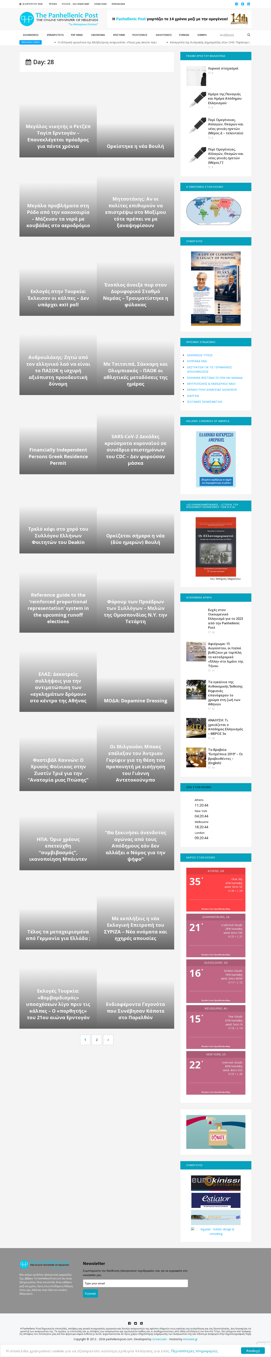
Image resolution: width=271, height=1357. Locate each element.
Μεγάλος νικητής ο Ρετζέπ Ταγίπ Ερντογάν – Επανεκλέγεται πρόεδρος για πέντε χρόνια (58, 136)
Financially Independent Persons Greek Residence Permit (58, 456)
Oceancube (159, 1339)
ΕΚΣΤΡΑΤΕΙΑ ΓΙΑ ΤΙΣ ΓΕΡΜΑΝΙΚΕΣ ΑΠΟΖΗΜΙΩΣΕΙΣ (209, 369)
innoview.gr (190, 1339)
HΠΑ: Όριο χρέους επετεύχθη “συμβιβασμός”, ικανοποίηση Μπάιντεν (58, 849)
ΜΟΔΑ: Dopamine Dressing (135, 700)
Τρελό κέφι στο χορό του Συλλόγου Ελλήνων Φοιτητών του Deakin (58, 535)
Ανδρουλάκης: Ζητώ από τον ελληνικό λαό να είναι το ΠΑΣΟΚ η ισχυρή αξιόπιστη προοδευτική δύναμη (58, 370)
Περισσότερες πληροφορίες (194, 1350)
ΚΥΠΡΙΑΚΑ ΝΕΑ (197, 361)
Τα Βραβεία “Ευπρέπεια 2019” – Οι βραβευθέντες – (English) (225, 756)
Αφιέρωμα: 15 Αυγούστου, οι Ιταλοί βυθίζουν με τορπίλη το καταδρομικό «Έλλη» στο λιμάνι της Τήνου (225, 655)
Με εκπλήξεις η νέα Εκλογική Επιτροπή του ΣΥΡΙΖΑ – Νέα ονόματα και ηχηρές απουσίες (135, 928)
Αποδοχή (253, 1350)
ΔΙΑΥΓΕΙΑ (193, 396)
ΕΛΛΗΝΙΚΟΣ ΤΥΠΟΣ (200, 355)
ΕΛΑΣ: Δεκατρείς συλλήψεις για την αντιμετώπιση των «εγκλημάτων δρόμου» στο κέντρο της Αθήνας (58, 687)
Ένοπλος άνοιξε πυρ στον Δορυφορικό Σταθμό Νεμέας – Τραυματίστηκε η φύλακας (135, 294)
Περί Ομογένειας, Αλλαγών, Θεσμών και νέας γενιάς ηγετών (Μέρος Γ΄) (225, 156)
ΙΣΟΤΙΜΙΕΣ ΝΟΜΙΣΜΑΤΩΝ (204, 402)
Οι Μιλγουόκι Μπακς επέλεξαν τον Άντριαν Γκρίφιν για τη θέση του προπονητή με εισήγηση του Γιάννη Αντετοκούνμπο (135, 763)
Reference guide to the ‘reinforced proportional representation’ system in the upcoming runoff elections (58, 608)
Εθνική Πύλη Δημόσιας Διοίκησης (212, 389)
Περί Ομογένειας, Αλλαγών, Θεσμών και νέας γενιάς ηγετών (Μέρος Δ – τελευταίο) (225, 126)
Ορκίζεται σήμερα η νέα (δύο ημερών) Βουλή (135, 539)
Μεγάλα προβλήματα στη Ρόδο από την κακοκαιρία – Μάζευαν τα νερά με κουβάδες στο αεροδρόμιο (58, 215)
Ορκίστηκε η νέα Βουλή (135, 146)
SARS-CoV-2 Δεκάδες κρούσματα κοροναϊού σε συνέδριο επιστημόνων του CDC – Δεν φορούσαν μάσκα (135, 449)
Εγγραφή (90, 1293)
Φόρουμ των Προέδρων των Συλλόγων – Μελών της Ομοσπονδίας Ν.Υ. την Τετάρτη (135, 611)
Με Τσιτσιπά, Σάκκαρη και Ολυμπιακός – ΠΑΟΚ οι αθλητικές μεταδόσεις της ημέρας (135, 374)
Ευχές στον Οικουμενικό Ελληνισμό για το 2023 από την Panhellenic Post (225, 619)
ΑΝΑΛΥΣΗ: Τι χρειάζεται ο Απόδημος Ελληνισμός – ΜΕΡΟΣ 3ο (225, 727)
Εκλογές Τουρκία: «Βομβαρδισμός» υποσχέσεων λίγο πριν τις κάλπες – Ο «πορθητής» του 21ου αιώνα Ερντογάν (58, 1004)
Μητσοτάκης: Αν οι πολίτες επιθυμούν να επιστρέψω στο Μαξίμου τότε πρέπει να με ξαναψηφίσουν (135, 212)
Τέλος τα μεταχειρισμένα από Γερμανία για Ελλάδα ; (58, 935)
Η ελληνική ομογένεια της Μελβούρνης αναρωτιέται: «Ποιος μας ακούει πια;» (85, 42)
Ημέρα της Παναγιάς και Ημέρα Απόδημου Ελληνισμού (225, 98)
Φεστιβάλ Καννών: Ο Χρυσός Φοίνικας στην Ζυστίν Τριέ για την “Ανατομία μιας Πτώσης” (58, 770)
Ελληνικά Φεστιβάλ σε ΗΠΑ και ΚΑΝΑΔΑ (215, 378)
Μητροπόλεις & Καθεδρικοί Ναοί (211, 384)
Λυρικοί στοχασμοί (223, 68)
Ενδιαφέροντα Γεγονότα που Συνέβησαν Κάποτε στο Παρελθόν (135, 1011)
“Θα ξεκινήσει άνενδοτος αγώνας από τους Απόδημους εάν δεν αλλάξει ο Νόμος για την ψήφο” (135, 845)
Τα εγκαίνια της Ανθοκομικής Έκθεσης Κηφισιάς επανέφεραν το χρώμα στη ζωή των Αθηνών (225, 693)
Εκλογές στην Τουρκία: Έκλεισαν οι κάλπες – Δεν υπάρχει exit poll (58, 298)
